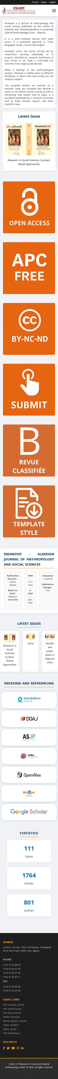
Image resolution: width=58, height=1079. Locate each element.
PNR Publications (11, 1033)
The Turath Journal (12, 1009)
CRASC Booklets (11, 1025)
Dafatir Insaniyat (11, 1017)
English (52, 2)
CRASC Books (10, 1029)
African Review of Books (15, 1021)
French (35, 2)
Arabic (44, 2)
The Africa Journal (11, 1013)
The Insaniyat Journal (13, 1005)
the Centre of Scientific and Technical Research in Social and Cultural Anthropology (29, 29)
